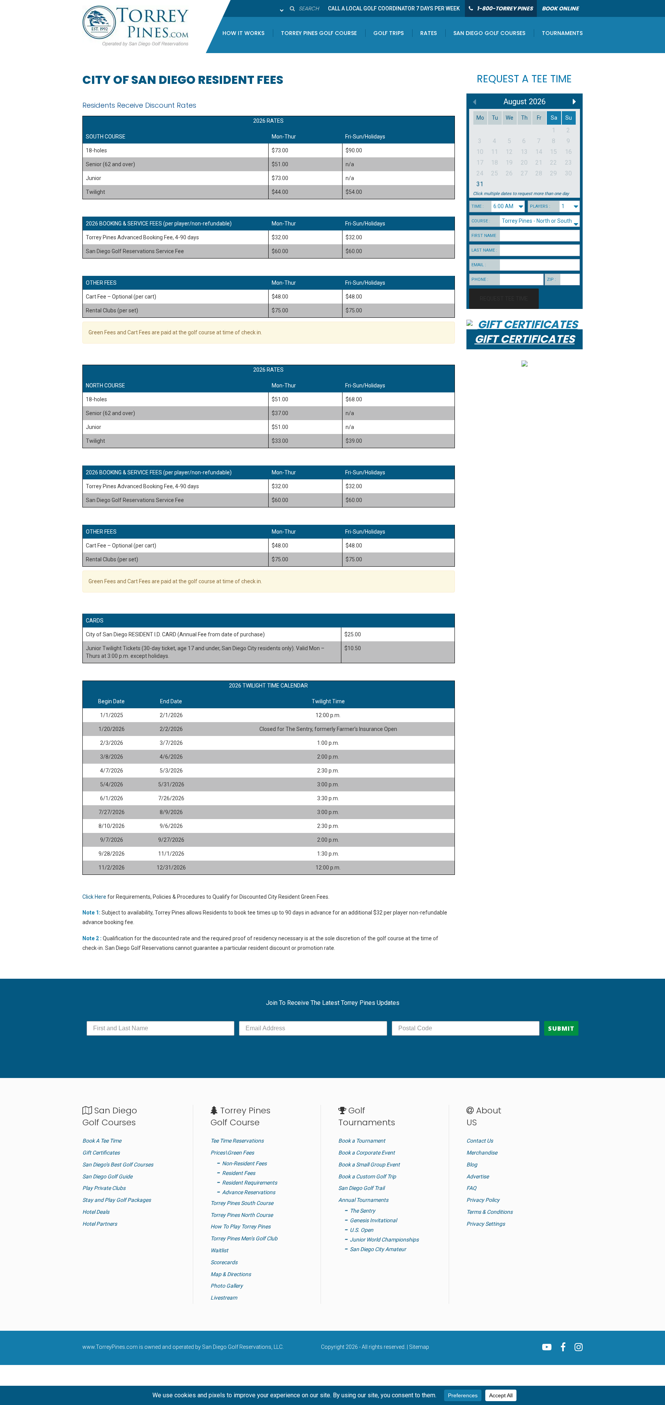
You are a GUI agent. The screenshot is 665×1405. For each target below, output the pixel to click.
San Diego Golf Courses (489, 33)
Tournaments (562, 33)
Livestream (224, 1298)
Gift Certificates (101, 1153)
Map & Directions (231, 1274)
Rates (428, 33)
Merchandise (481, 1153)
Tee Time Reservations (237, 1141)
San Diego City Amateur (378, 1249)
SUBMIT (561, 1028)
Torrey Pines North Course (242, 1215)
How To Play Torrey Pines (241, 1226)
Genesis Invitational (373, 1220)
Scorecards (224, 1262)
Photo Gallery (227, 1286)
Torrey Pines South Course (242, 1203)
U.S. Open (361, 1230)
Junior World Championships (384, 1239)
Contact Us (479, 1141)
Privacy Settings (485, 1224)
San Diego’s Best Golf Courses (117, 1164)
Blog (471, 1164)
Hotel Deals (95, 1212)
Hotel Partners (99, 1224)
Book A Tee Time (101, 1141)
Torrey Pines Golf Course (319, 33)
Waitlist (219, 1250)
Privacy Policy (483, 1200)
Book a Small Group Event (369, 1164)
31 (479, 184)
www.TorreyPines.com (110, 1347)
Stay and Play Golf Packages (116, 1200)
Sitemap (419, 1347)
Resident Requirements (249, 1183)
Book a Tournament (361, 1141)
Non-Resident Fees (244, 1163)
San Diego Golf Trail (361, 1188)
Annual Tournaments (363, 1200)
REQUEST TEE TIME (504, 298)
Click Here (94, 897)
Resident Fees (238, 1173)
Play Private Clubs (103, 1188)
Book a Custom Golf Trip (367, 1176)
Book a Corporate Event (366, 1153)
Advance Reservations (248, 1192)
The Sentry (362, 1211)
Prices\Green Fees (232, 1153)
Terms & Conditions (489, 1212)
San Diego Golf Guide (107, 1176)
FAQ (471, 1188)
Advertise (477, 1176)
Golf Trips (388, 33)
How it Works (243, 33)
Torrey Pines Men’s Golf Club (244, 1238)
